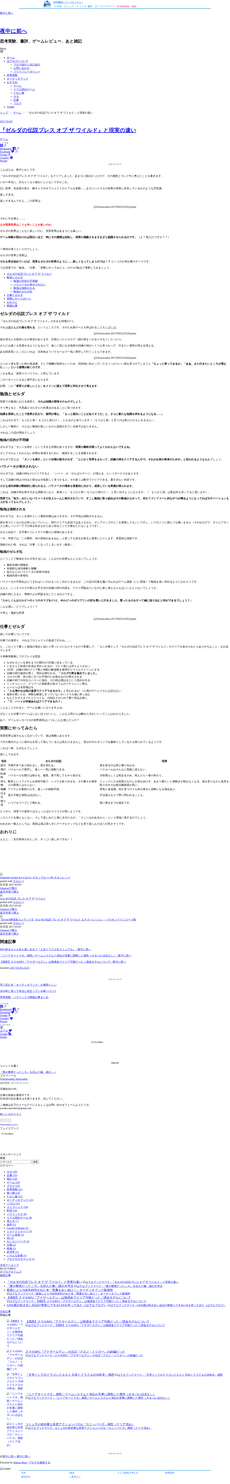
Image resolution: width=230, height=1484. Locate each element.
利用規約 (169, 1472)
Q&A (71, 1472)
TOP (23, 1472)
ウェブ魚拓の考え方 (127, 1472)
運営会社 (25, 1476)
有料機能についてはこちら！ (68, 2)
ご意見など (75, 1476)
